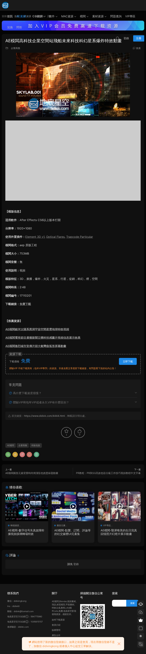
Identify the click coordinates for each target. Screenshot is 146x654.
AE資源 (21, 16)
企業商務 (15, 48)
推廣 (138, 48)
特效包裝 (36, 445)
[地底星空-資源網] (5, 5)
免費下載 (25, 304)
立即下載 (128, 361)
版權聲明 (56, 630)
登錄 (76, 564)
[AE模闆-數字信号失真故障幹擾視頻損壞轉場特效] (26, 506)
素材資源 (98, 16)
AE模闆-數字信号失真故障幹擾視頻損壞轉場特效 (26, 532)
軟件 (52, 16)
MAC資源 (67, 16)
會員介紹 (56, 625)
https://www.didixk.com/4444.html (44, 415)
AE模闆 (10, 445)
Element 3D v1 (35, 236)
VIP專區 (130, 16)
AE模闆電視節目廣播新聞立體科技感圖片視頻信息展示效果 (42, 337)
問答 (19, 27)
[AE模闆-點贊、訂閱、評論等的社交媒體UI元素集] (73, 506)
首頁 (10, 16)
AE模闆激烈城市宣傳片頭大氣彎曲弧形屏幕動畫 (35, 346)
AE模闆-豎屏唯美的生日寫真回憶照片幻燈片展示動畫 (119, 532)
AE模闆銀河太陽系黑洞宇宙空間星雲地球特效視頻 (37, 329)
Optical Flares (55, 236)
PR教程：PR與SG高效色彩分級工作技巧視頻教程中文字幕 (108, 473)
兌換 (10, 27)
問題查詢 (116, 16)
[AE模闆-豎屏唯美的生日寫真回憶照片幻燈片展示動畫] (119, 506)
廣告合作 (56, 635)
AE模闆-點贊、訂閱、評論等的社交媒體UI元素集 (72, 532)
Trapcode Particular (79, 236)
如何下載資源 (58, 619)
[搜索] (117, 38)
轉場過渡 (15, 525)
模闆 (83, 16)
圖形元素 (61, 525)
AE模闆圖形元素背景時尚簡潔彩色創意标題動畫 (31, 473)
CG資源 (37, 16)
